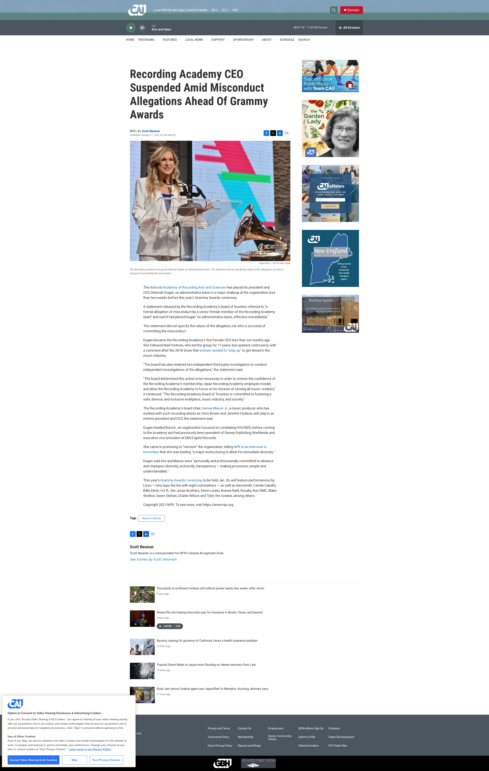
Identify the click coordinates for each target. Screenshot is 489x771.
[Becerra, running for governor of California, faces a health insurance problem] (142, 647)
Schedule (287, 39)
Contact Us (244, 728)
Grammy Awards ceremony (181, 480)
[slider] (148, 28)
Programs (146, 39)
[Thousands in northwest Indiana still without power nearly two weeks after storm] (142, 594)
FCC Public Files (338, 745)
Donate (353, 10)
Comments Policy (218, 737)
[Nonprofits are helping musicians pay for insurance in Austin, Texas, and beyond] (142, 618)
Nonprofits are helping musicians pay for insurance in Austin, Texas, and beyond (210, 612)
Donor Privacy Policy (220, 745)
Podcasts (334, 728)
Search (304, 39)
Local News (194, 39)
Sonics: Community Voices (279, 738)
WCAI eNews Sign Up (310, 728)
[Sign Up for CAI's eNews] (330, 193)
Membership (245, 737)
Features (170, 39)
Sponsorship (243, 39)
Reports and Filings (249, 745)
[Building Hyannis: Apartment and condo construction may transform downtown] (330, 314)
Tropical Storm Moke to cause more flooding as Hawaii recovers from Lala (206, 665)
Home (130, 39)
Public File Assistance (341, 737)
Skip (74, 759)
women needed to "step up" (220, 350)
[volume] (142, 27)
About (267, 39)
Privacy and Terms (219, 728)
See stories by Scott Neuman (153, 559)
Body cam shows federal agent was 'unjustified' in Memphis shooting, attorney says (212, 689)
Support (218, 39)
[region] (69, 731)
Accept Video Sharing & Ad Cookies (33, 759)
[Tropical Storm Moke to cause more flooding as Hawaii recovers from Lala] (142, 671)
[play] (131, 28)
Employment (276, 728)
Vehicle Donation (308, 745)
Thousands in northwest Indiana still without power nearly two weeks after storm (210, 588)
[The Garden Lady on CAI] (330, 128)
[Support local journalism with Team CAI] (330, 76)
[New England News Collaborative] (330, 258)
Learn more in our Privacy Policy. (90, 749)
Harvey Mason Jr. (215, 408)
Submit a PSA (306, 737)
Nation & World (151, 518)
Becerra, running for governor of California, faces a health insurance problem (207, 640)
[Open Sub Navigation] (157, 39)
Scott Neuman (151, 131)
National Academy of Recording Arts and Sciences (188, 287)
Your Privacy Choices (106, 759)
